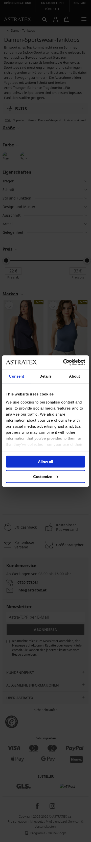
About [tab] (74, 376)
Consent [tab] (16, 376)
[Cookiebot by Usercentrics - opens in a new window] (64, 362)
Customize (42, 476)
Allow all (45, 462)
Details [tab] (45, 376)
